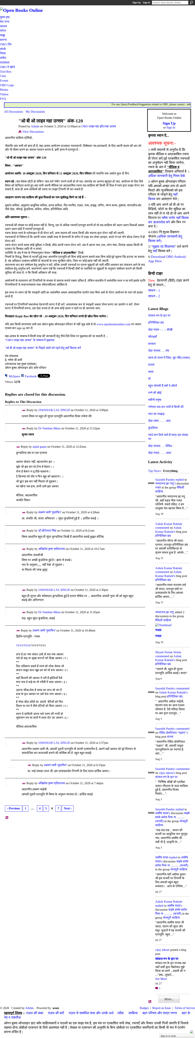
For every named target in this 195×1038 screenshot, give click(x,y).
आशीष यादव (161, 857)
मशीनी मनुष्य (154, 399)
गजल (158, 487)
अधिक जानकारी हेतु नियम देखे (166, 176)
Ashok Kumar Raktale (168, 523)
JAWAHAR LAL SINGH (54, 410)
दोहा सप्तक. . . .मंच (158, 350)
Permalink (24, 410)
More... (169, 999)
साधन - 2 (154, 296)
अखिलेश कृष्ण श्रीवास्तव (51, 548)
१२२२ (19, 645)
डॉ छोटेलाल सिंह (47, 530)
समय (150, 371)
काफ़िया (133, 1013)
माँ (149, 378)
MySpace (14, 376)
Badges (144, 1008)
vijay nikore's (167, 772)
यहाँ (155, 251)
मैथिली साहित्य (163, 620)
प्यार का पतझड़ (156, 413)
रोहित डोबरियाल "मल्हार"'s (173, 732)
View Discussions (33, 131)
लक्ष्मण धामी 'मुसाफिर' (49, 512)
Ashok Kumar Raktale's (173, 692)
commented (162, 527)
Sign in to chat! (168, 1036)
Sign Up (136, 2)
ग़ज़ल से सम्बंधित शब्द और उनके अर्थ (91, 1013)
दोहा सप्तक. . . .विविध (160, 445)
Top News (154, 470)
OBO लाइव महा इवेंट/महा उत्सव (98, 126)
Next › (68, 808)
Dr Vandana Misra (49, 428)
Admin (35, 126)
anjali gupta (39, 446)
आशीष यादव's (162, 813)
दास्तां (151, 364)
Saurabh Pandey (165, 479)
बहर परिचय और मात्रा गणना (159, 1013)
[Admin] (10, 128)
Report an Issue (161, 1008)
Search (191, 2)
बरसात (152, 343)
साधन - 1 (154, 290)
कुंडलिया (153, 427)
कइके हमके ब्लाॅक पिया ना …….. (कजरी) (172, 817)
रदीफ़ (120, 1013)
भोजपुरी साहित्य (178, 869)
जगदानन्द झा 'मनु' (164, 612)
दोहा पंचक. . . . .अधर (159, 452)
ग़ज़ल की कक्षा (34, 1013)
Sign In (146, 2)
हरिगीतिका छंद (156, 322)
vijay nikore (162, 949)
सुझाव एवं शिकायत (163, 246)
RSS (7, 817)
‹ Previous (13, 808)
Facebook (31, 376)
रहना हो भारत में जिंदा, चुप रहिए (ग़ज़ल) (169, 357)
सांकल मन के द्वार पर (159, 315)
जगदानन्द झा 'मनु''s (165, 483)
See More (161, 978)
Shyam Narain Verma (168, 652)
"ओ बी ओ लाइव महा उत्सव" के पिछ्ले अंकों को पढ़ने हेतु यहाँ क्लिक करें (43, 347)
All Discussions (13, 111)
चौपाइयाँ (152, 336)
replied (180, 479)
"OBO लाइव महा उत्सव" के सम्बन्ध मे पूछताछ (29, 340)
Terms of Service (185, 1008)
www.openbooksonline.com (113, 324)
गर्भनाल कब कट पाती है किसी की (166, 406)
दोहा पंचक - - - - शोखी (160, 329)
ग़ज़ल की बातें (56, 1013)
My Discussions (35, 111)
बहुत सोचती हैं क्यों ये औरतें (162, 385)
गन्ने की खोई (154, 392)
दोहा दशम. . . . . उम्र (159, 420)
